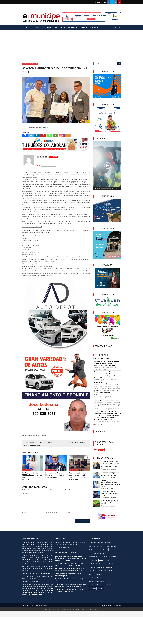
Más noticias (97, 424)
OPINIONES (92, 570)
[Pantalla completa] (119, 188)
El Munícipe (42, 156)
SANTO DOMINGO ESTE (96, 577)
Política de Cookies (73, 609)
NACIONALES (72, 27)
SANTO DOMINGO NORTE (96, 581)
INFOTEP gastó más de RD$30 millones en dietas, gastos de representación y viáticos (32, 476)
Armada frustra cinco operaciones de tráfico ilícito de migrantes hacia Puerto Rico (79, 476)
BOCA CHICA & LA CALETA (56, 27)
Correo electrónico (51, 512)
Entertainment (93, 560)
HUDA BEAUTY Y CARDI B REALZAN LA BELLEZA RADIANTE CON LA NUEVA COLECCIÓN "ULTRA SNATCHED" (107, 363)
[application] (107, 165)
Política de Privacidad (59, 609)
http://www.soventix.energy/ (65, 230)
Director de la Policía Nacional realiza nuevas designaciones (55, 475)
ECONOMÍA (112, 556)
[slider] (106, 188)
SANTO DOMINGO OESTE (96, 584)
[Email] (55, 135)
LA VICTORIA (110, 563)
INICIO (25, 27)
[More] (68, 135)
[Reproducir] (95, 188)
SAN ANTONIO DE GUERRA (105, 570)
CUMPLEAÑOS (111, 546)
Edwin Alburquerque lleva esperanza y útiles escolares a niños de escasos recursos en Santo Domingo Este (111, 464)
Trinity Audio (39, 127)
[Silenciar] (116, 188)
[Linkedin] (37, 135)
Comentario (26, 493)
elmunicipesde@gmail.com (48, 166)
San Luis (91, 574)
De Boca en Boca (94, 550)
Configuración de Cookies (90, 609)
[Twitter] (31, 135)
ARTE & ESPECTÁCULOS (96, 543)
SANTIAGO (99, 574)
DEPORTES (83, 27)
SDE (31, 27)
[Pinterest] (43, 135)
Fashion (101, 560)
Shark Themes (116, 605)
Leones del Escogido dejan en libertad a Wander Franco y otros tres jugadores (110, 473)
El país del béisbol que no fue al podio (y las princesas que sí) (110, 502)
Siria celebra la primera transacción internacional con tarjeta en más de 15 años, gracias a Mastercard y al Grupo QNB (107, 404)
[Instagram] (62, 135)
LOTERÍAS (92, 567)
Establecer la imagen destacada (32, 227)
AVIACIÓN (108, 543)
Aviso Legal (46, 609)
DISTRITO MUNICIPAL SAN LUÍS (98, 553)
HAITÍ (107, 560)
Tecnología (92, 588)
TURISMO (100, 588)
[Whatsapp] (49, 135)
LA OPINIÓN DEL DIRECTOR (97, 563)
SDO (43, 27)
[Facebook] (25, 135)
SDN (37, 27)
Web (69, 512)
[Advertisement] (71, 43)
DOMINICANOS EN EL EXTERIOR (98, 556)
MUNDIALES (94, 27)
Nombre (24, 512)
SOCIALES (109, 584)
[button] (107, 165)
